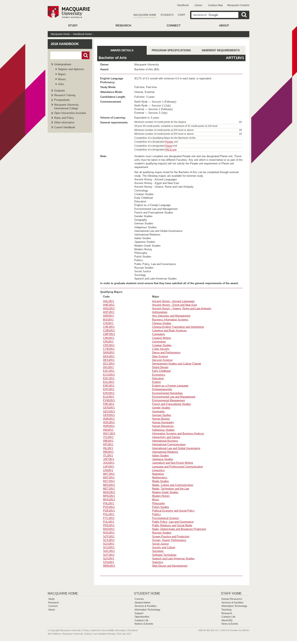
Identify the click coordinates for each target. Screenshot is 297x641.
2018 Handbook (65, 44)
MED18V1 (109, 485)
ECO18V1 (109, 374)
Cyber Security (161, 348)
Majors (62, 74)
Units (61, 84)
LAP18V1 (108, 466)
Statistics (157, 562)
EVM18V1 (109, 400)
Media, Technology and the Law (170, 488)
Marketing (158, 473)
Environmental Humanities (167, 393)
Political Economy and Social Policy (173, 510)
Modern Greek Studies (165, 492)
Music (155, 499)
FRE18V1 (108, 404)
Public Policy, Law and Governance (173, 521)
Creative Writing (161, 337)
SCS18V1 (109, 540)
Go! (86, 55)
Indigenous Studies (163, 429)
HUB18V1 (109, 418)
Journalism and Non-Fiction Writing (172, 462)
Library (198, 5)
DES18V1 (109, 359)
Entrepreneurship (162, 389)
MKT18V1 (109, 473)
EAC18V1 (109, 370)
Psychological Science (165, 518)
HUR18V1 (109, 426)
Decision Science (162, 359)
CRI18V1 (108, 341)
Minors (62, 79)
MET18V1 (109, 488)
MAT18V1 (109, 477)
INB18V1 (108, 440)
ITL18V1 (108, 455)
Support (139, 613)
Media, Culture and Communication (172, 485)
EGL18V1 (108, 382)
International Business (165, 440)
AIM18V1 (108, 315)
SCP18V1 (109, 536)
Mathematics (159, 477)
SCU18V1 (109, 547)
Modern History (161, 495)
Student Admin (143, 602)
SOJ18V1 (108, 543)
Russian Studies (161, 532)
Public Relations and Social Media (172, 525)
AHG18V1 (109, 308)
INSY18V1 (109, 433)
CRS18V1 (109, 345)
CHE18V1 (109, 326)
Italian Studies (160, 455)
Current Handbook (64, 127)
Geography (158, 411)
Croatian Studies (162, 345)
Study (73, 25)
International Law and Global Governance (176, 448)
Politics (156, 514)
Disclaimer (133, 630)
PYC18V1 (109, 518)
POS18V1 (109, 507)
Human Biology (161, 418)
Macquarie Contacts (238, 5)
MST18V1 (109, 481)
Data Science (160, 356)
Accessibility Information (114, 630)
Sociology (158, 551)
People (169, 141)
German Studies (161, 415)
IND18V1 (108, 429)
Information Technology (147, 609)
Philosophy (158, 503)
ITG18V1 (108, 437)
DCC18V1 (109, 363)
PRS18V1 (109, 525)
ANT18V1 (108, 312)
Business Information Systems (170, 319)
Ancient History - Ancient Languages (173, 301)
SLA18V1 (108, 558)
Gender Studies (161, 407)
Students (167, 15)
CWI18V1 (108, 337)
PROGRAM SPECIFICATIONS (171, 50)
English (156, 382)
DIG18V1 (108, 367)
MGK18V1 (109, 492)
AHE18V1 (109, 304)
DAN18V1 (109, 352)
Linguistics (158, 470)
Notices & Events (144, 623)
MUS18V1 (109, 499)
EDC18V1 (109, 378)
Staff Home (231, 593)
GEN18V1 (109, 407)
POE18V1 (109, 510)
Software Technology (164, 554)
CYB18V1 (109, 348)
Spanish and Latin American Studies (173, 558)
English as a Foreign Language (170, 385)
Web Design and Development (169, 565)
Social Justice (160, 543)
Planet (168, 145)
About (224, 25)
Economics (158, 374)
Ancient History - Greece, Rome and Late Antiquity (181, 308)
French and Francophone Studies (171, 404)
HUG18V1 (109, 422)
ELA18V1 (108, 396)
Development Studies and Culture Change (176, 363)
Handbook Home (82, 34)
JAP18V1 (108, 459)
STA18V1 (108, 562)
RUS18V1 (109, 532)
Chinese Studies (161, 323)
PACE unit (170, 149)
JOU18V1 (108, 462)
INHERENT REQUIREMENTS (221, 50)
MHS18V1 (109, 495)
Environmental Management (168, 400)
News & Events (229, 623)
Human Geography (163, 422)
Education (158, 378)
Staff (181, 15)
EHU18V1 (109, 393)
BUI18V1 (108, 319)
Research (123, 25)
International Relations (165, 451)
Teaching (226, 609)
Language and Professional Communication (177, 466)
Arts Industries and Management (171, 315)
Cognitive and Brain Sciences (169, 330)
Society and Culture (163, 547)
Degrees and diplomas (71, 69)
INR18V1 (108, 451)
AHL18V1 (108, 301)
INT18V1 (108, 444)
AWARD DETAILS (121, 50)
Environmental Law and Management (173, 396)
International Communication (168, 444)
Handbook (183, 5)
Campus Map (215, 5)
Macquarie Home (145, 15)
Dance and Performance (166, 352)
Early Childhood (161, 370)
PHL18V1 (108, 503)
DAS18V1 (109, 356)
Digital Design (160, 367)
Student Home (147, 593)
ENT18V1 (108, 389)
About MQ (226, 620)
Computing (158, 334)
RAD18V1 (109, 529)
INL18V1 (108, 448)
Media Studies (160, 481)
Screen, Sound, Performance (169, 540)
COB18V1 (109, 330)
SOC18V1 (109, 551)
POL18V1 (108, 514)
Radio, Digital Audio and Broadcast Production (179, 529)
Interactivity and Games (166, 437)
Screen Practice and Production (170, 536)
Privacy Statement (92, 630)
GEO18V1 (109, 411)
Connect (174, 25)
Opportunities (142, 616)
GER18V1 (109, 415)
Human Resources (163, 426)
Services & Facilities (146, 606)
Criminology (159, 341)
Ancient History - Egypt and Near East (174, 304)
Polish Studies (160, 507)
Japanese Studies (162, 459)
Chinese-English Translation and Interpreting (178, 326)
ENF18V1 (108, 385)
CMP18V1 (109, 334)
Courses (139, 599)
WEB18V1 (109, 565)
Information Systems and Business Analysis (178, 433)
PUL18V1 (108, 521)
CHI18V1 (108, 323)
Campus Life (141, 620)
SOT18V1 (109, 554)
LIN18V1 (108, 470)
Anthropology (159, 312)
